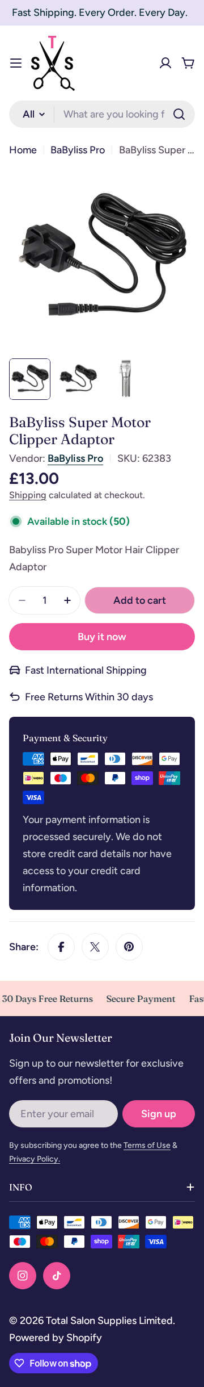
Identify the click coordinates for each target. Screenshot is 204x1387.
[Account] (165, 63)
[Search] (179, 114)
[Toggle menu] (16, 63)
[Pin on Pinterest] (129, 946)
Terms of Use (147, 1145)
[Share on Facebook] (61, 946)
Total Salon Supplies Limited (109, 1320)
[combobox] (102, 114)
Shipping (27, 495)
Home (23, 150)
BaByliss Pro (77, 150)
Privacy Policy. (34, 1159)
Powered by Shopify (55, 1337)
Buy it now (102, 636)
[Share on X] (95, 946)
